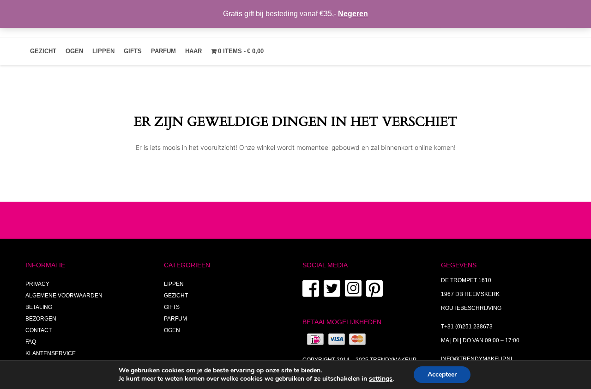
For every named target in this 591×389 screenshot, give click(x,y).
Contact (38, 330)
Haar (193, 51)
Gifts (133, 51)
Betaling (38, 307)
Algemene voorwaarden (64, 295)
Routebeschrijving (471, 308)
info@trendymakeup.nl (477, 359)
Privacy (37, 284)
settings (380, 379)
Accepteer (442, 374)
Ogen (74, 51)
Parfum (163, 51)
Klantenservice (50, 353)
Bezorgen (40, 318)
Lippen (103, 51)
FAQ (30, 342)
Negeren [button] (353, 14)
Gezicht (43, 51)
